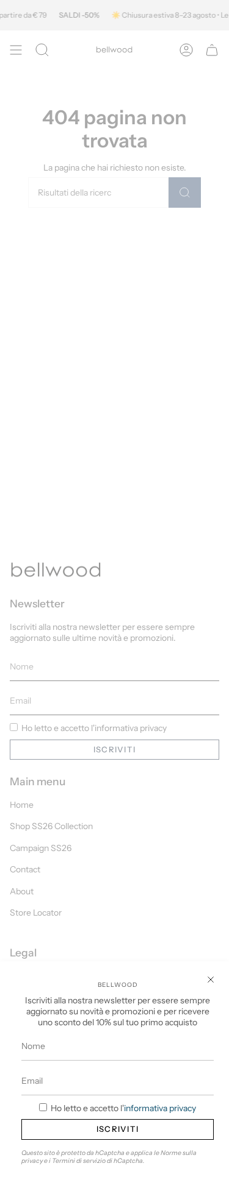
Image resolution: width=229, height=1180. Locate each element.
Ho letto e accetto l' (122, 1108)
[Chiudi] (211, 979)
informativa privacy (160, 1108)
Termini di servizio (79, 1161)
